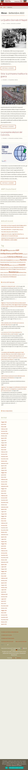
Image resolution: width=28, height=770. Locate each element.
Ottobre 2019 (4, 579)
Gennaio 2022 (4, 524)
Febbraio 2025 (4, 451)
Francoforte (11, 79)
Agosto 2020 (4, 563)
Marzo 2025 (3, 448)
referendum (6, 271)
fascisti (8, 261)
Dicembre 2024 (4, 455)
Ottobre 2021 (4, 531)
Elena (4, 23)
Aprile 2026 (3, 423)
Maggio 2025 (4, 444)
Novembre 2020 (4, 556)
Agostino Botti (11, 249)
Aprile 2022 (3, 517)
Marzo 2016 (3, 611)
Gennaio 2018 (4, 595)
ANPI (17, 249)
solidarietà (14, 273)
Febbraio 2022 (4, 522)
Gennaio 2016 (4, 614)
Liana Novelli (11, 266)
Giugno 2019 (4, 584)
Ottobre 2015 (4, 621)
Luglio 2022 (3, 510)
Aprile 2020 (3, 572)
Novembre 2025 (4, 432)
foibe (25, 261)
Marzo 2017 (3, 602)
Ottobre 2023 (4, 483)
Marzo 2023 (3, 492)
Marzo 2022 (3, 519)
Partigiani (14, 268)
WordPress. (18, 656)
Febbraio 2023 (4, 494)
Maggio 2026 (4, 421)
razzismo (2, 271)
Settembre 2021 (4, 533)
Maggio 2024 (4, 471)
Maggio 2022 (4, 515)
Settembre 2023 (4, 485)
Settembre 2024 (4, 462)
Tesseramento (5, 275)
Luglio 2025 (3, 439)
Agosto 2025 (4, 437)
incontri (22, 263)
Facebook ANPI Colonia (6, 634)
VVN (10, 275)
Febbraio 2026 (4, 428)
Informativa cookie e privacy (16, 767)
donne (14, 259)
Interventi (2, 266)
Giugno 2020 (4, 568)
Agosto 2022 (4, 508)
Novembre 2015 (4, 618)
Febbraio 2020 (4, 577)
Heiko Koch (15, 264)
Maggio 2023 (4, 487)
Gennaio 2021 (4, 552)
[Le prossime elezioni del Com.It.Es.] (14, 152)
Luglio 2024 (3, 467)
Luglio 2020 (3, 565)
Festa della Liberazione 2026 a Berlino (9, 230)
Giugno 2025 (4, 441)
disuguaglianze (9, 259)
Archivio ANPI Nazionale (8, 281)
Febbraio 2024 (4, 478)
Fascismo (23, 259)
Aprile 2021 (3, 545)
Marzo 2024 (3, 476)
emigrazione (17, 259)
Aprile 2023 (3, 490)
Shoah (10, 273)
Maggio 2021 (4, 542)
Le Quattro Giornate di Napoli (14, 20)
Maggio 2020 (4, 570)
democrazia (3, 259)
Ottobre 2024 (4, 460)
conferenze (18, 256)
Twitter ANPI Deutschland (7, 640)
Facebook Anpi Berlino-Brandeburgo (9, 631)
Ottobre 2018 (4, 586)
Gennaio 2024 (4, 480)
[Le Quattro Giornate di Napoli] (14, 38)
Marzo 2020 (3, 575)
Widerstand (13, 275)
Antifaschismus (6, 252)
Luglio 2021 (3, 538)
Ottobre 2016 (4, 607)
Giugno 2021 (4, 540)
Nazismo (25, 266)
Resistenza (13, 271)
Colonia (10, 256)
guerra (10, 264)
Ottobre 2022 (4, 503)
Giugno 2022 (4, 513)
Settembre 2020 (4, 561)
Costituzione (24, 256)
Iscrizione (7, 266)
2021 (4, 7)
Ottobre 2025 (4, 434)
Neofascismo (3, 268)
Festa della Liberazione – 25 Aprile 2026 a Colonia (12, 228)
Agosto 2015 (4, 623)
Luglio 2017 (3, 598)
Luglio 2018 (3, 588)
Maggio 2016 (4, 609)
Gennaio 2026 (4, 430)
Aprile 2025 (3, 446)
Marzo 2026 (3, 425)
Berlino (8, 23)
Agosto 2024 (4, 464)
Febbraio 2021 (4, 549)
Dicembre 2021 (4, 526)
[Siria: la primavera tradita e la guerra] (14, 94)
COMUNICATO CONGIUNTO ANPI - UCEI (9, 285)
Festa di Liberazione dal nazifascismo (17, 261)
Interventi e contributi (16, 23)
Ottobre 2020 (4, 559)
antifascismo (17, 252)
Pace (7, 268)
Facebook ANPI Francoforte (7, 637)
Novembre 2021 (4, 529)
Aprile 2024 (3, 474)
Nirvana (13, 656)
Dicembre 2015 (4, 616)
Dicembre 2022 (4, 499)
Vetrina (16, 79)
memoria (21, 266)
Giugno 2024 (4, 469)
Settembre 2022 (4, 506)
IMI (17, 264)
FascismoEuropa (3, 261)
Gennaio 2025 (4, 453)
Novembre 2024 (4, 457)
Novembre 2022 (4, 501)
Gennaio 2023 (4, 497)
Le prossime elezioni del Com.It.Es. (11, 133)
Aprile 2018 (3, 591)
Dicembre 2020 (4, 554)
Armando (5, 79)
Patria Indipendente (7, 410)
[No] (26, 764)
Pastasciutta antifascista (21, 268)
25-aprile (4, 249)
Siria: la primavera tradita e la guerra (14, 74)
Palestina (10, 268)
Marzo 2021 (3, 547)
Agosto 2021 (4, 536)
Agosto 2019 (4, 581)
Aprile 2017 (3, 600)
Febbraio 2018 (4, 593)
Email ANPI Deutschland (21, 640)
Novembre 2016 (4, 604)
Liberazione (16, 266)
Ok (6, 767)
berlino (5, 256)
